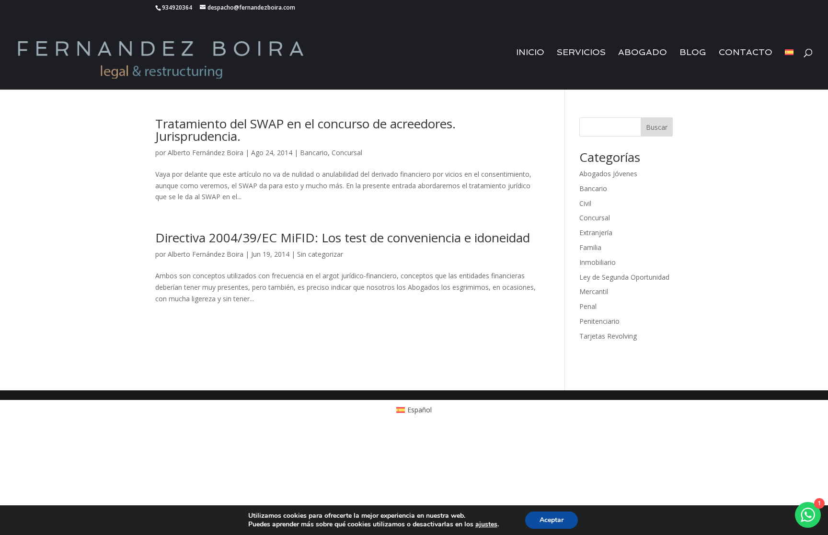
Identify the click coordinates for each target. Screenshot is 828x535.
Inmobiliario (597, 262)
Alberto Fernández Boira (205, 152)
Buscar (656, 127)
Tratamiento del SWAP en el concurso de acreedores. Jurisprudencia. (305, 130)
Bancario (314, 152)
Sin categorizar (320, 254)
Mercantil (593, 291)
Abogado (642, 53)
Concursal (347, 152)
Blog (692, 53)
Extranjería (595, 232)
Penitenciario (599, 321)
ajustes (486, 524)
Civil (585, 203)
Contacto (745, 53)
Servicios (581, 53)
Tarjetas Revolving (608, 336)
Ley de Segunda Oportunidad (624, 277)
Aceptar (552, 519)
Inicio (530, 53)
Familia (590, 247)
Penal (588, 306)
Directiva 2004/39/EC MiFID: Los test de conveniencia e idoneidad (342, 237)
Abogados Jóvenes (608, 173)
